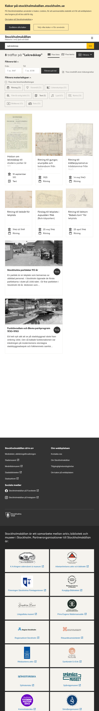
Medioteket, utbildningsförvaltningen (20, 454)
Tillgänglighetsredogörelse (62, 466)
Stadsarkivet (10, 479)
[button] (12, 62)
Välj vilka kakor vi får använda (51, 27)
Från (7, 66)
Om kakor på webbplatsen (62, 472)
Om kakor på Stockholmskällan (18, 19)
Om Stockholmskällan (60, 460)
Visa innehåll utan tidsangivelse (80, 72)
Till (24, 66)
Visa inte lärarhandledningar (21, 82)
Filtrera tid (11, 61)
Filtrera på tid (50, 70)
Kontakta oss (56, 454)
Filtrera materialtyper (17, 77)
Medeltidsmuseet (12, 466)
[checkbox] (14, 87)
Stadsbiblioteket (12, 472)
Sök (90, 46)
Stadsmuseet (10, 460)
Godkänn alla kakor (17, 27)
